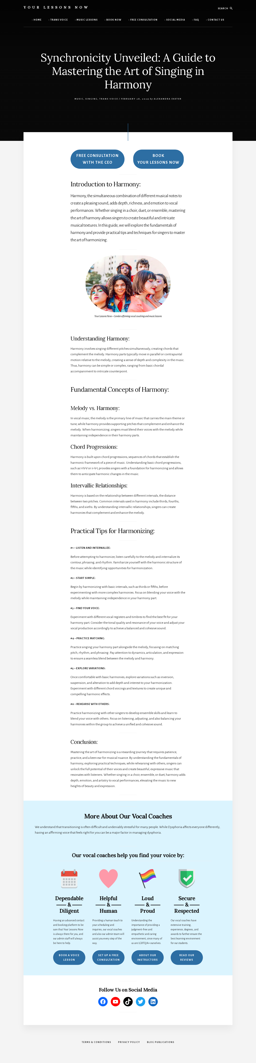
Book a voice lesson (69, 957)
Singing (91, 99)
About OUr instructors (147, 957)
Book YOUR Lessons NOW (158, 159)
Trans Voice (108, 99)
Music (79, 99)
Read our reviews (186, 957)
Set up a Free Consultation (108, 957)
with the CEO (97, 159)
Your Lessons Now (56, 7)
